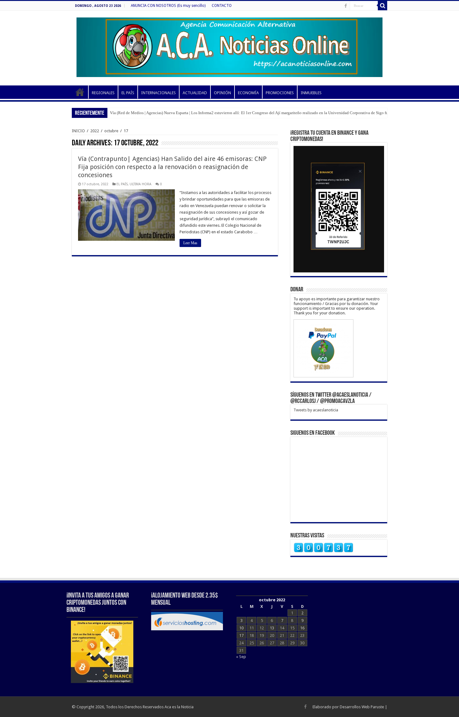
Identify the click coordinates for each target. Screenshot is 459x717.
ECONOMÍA (248, 92)
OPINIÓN (222, 92)
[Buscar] (382, 5)
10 (241, 628)
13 (272, 628)
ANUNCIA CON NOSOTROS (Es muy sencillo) (168, 5)
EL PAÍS (127, 92)
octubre (111, 130)
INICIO (80, 92)
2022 (94, 130)
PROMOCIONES (280, 92)
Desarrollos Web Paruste (362, 707)
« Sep (241, 656)
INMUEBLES (311, 92)
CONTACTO (222, 5)
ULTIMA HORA (140, 184)
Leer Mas (190, 243)
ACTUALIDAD (195, 92)
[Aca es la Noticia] (229, 46)
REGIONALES (103, 92)
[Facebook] (346, 6)
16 (302, 628)
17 (241, 635)
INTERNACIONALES (158, 92)
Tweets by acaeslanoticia (316, 410)
